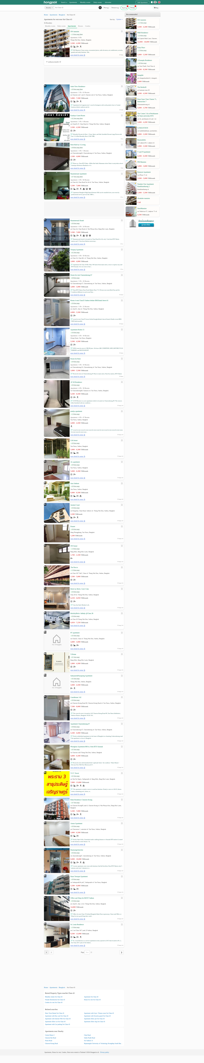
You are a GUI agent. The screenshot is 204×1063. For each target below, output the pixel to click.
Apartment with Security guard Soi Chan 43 (97, 1016)
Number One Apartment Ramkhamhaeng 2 (145, 185)
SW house (73, 546)
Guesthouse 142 (75, 697)
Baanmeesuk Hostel (77, 220)
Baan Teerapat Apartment (79, 876)
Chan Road (87, 1035)
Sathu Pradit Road (89, 1038)
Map (157, 8)
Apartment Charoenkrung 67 (80, 724)
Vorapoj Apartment (76, 250)
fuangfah (140, 75)
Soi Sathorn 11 (88, 1040)
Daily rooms (98, 2)
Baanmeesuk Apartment (78, 174)
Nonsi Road (48, 1040)
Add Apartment (142, 2)
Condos (87, 26)
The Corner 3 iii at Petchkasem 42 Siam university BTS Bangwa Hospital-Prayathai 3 (147, 115)
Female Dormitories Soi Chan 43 (55, 1000)
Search (63, 2)
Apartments (73, 2)
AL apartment (75, 462)
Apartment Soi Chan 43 (91, 997)
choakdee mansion (143, 198)
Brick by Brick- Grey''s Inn (79, 589)
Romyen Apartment (144, 172)
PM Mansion (141, 162)
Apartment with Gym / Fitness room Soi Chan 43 (99, 1013)
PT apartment (74, 633)
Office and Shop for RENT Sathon (82, 898)
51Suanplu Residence (144, 60)
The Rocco (74, 567)
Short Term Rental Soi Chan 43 (54, 1013)
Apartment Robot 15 (77, 330)
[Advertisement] (84, 74)
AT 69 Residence (76, 382)
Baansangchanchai (76, 850)
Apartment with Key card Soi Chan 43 (56, 1016)
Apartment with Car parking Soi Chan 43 (57, 1024)
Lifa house (74, 440)
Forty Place (141, 47)
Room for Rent (75, 359)
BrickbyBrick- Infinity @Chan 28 (81, 613)
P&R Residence (142, 33)
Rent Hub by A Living (78, 145)
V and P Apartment (143, 152)
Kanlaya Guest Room (77, 115)
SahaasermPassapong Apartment (81, 676)
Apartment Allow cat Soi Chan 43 (55, 1021)
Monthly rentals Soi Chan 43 (53, 997)
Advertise (108, 2)
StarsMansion (142, 208)
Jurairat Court (75, 505)
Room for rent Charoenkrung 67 (81, 275)
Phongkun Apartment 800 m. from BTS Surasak (86, 747)
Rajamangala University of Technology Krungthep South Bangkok (104, 1043)
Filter (134, 7)
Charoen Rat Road (50, 1038)
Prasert (72, 526)
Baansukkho (141, 140)
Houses (80, 26)
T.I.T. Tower (74, 773)
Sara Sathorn (74, 483)
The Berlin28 (141, 87)
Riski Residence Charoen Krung (81, 800)
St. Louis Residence (77, 924)
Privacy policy (104, 1052)
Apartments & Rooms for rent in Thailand (50, 2)
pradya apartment (76, 411)
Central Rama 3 (49, 1035)
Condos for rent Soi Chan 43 (53, 1002)
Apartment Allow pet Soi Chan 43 (94, 1019)
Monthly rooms (85, 2)
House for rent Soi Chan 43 (92, 1000)
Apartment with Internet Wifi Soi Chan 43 (58, 1019)
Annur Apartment (76, 823)
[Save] (121, 31)
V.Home (73, 654)
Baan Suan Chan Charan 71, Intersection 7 (147, 100)
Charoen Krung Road (51, 1043)
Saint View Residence (77, 86)
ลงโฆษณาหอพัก (54, 62)
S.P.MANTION (142, 128)
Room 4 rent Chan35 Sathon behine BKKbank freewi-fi (89, 300)
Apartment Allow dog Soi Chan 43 (94, 1021)
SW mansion (74, 31)
